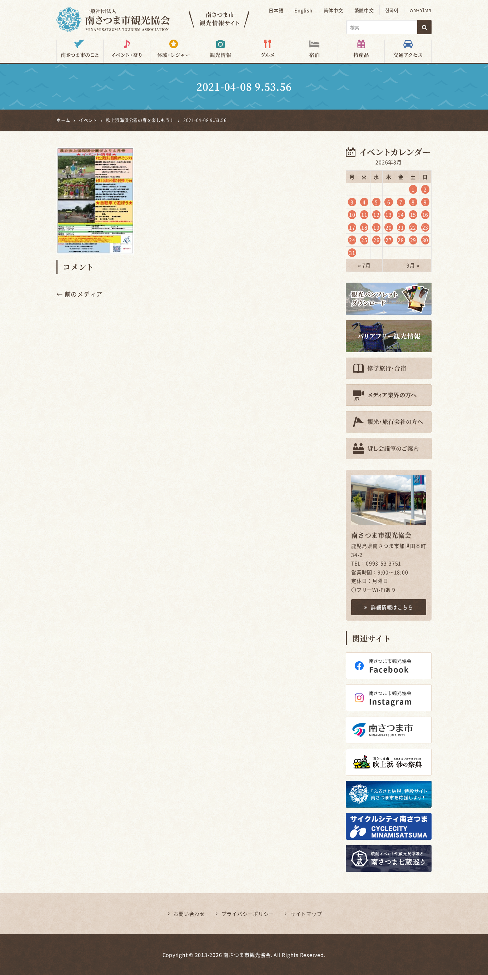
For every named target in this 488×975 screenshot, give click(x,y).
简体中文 (333, 10)
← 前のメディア (79, 293)
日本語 (276, 10)
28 (401, 239)
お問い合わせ (189, 913)
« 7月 (364, 265)
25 (364, 239)
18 (364, 227)
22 (413, 227)
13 (388, 214)
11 (364, 214)
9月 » (413, 265)
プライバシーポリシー (247, 913)
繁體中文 (364, 10)
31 (352, 252)
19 (376, 227)
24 (352, 239)
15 (413, 214)
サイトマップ (306, 913)
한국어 (392, 10)
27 (388, 239)
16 (425, 214)
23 (425, 227)
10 (352, 214)
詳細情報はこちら (392, 607)
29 (413, 239)
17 (352, 227)
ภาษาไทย (421, 10)
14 (401, 214)
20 (388, 227)
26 (376, 239)
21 (401, 227)
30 (425, 239)
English (303, 10)
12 (376, 214)
